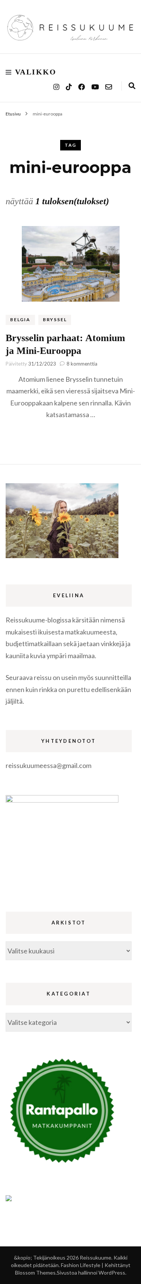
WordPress (112, 1272)
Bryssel (55, 319)
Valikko (36, 72)
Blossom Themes (35, 1272)
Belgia (20, 319)
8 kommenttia (82, 364)
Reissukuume (95, 1257)
